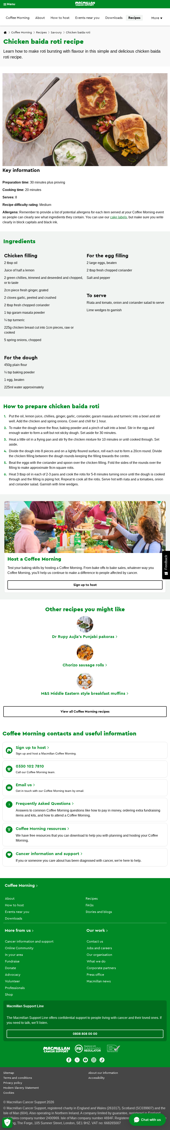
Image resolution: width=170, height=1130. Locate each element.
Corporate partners (101, 968)
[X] (77, 1060)
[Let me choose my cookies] (7, 1123)
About (40, 17)
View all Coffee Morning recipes (85, 711)
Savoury (56, 32)
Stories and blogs (99, 912)
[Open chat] (147, 1119)
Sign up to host (85, 585)
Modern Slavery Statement (21, 1087)
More (155, 18)
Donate (10, 968)
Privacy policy (12, 1082)
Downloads (114, 17)
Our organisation (99, 954)
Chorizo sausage (83, 665)
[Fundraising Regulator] (88, 1049)
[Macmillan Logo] (85, 4)
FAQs (90, 905)
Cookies (8, 1092)
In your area (14, 954)
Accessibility (96, 1078)
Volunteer (12, 981)
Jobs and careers (99, 948)
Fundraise (12, 961)
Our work (95, 930)
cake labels (118, 217)
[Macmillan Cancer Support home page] (5, 33)
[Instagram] (93, 1060)
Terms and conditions (17, 1078)
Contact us (95, 941)
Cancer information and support (29, 941)
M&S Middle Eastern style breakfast (83, 693)
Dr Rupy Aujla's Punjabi (83, 637)
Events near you (87, 17)
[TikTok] (102, 1060)
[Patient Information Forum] (114, 1049)
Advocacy (13, 974)
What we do (96, 961)
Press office (95, 974)
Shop (9, 994)
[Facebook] (68, 1060)
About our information (103, 1073)
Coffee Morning (17, 17)
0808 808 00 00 (85, 1033)
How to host (60, 17)
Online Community (19, 948)
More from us (18, 930)
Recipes (134, 17)
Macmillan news (99, 981)
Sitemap (8, 1073)
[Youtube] (85, 1060)
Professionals (15, 988)
